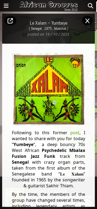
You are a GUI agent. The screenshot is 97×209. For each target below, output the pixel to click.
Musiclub (60, 28)
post (74, 133)
